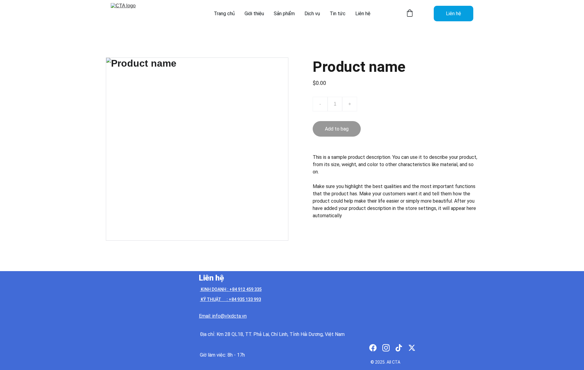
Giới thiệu (254, 13)
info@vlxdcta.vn (229, 316)
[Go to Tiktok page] (398, 347)
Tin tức (338, 13)
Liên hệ (362, 13)
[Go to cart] (410, 13)
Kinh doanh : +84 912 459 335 (231, 289)
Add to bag (337, 129)
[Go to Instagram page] (386, 347)
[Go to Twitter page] (411, 347)
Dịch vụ (312, 13)
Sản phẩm (284, 13)
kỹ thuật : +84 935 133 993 (230, 299)
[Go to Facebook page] (373, 347)
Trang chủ (224, 13)
